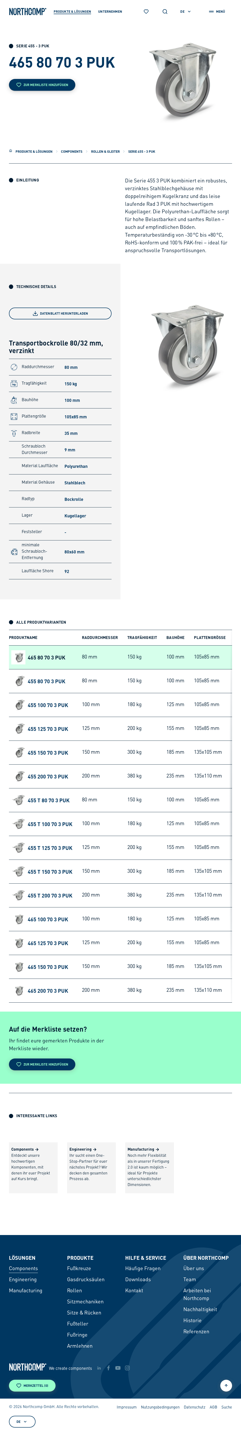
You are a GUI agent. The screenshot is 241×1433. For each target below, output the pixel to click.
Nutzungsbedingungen (160, 1407)
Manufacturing (25, 1290)
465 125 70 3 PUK (48, 943)
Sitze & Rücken (84, 1313)
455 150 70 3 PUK (48, 752)
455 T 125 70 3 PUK (50, 847)
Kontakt (134, 1290)
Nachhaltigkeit (200, 1309)
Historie (192, 1320)
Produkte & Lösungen (34, 151)
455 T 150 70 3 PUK (50, 871)
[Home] (10, 150)
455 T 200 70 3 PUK (50, 895)
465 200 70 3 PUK (48, 990)
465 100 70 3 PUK (48, 919)
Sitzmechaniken (85, 1302)
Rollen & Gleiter (105, 151)
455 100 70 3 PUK (48, 705)
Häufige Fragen (143, 1268)
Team (189, 1279)
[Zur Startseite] (28, 11)
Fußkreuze (79, 1268)
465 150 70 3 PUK (48, 967)
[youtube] (118, 1368)
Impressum (127, 1407)
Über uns (193, 1268)
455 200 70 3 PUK (48, 776)
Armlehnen (79, 1346)
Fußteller (77, 1324)
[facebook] (108, 1368)
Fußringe (77, 1335)
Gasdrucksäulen (85, 1279)
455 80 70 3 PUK (46, 681)
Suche (226, 1407)
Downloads (138, 1279)
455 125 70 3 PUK (48, 728)
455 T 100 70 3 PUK (50, 824)
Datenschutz (194, 1407)
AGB (213, 1407)
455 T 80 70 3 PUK (49, 800)
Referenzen (196, 1331)
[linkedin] (99, 1368)
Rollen (74, 1290)
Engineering (23, 1279)
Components (71, 151)
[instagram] (127, 1368)
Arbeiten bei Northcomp (197, 1294)
